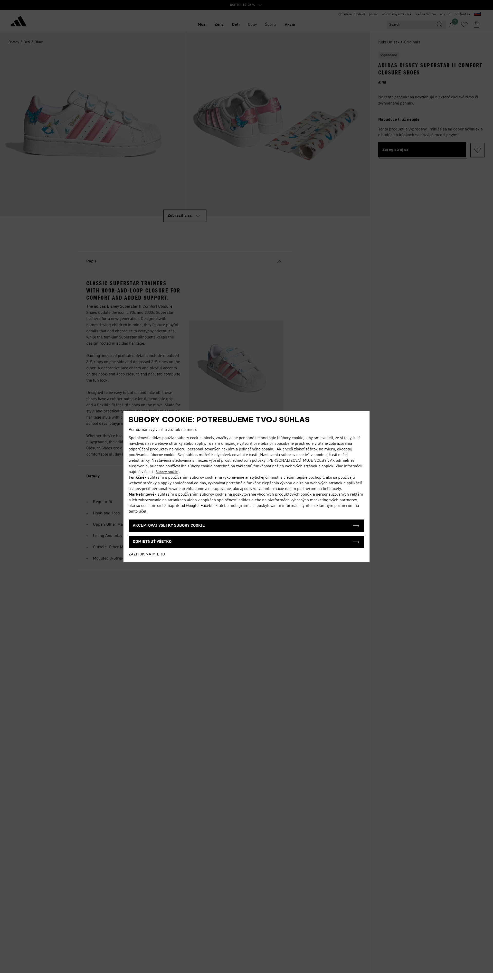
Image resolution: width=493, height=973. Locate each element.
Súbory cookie (167, 472)
